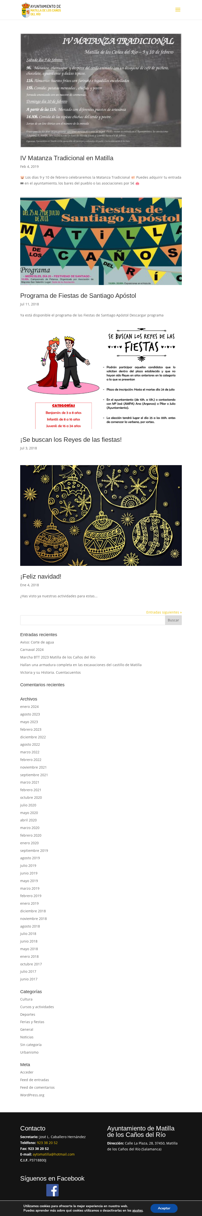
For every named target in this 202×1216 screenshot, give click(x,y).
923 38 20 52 (47, 1142)
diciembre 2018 (33, 911)
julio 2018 (28, 933)
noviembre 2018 (33, 918)
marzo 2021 (29, 782)
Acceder (27, 1072)
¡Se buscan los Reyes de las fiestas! (71, 439)
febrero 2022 (30, 759)
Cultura (26, 999)
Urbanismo (29, 1052)
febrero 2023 (30, 729)
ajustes (137, 1210)
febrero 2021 (30, 789)
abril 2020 (28, 820)
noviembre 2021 (33, 767)
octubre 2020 (31, 797)
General (26, 1029)
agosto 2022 (30, 744)
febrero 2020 (30, 835)
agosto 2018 (30, 926)
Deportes (27, 1014)
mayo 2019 (29, 880)
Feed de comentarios (37, 1087)
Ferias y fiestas (32, 1021)
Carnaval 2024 (32, 649)
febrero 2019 (30, 895)
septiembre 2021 (34, 775)
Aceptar (164, 1208)
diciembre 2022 (33, 737)
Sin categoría (31, 1044)
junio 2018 (28, 941)
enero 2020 (29, 843)
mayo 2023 (29, 721)
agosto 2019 (30, 858)
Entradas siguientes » (164, 612)
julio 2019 (28, 865)
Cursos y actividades (37, 1006)
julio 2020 (28, 805)
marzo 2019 (29, 888)
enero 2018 (29, 956)
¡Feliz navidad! (40, 576)
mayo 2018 (29, 948)
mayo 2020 (29, 812)
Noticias (27, 1037)
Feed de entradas (34, 1079)
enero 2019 (29, 903)
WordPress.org (32, 1095)
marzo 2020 (29, 827)
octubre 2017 (31, 964)
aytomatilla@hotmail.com (54, 1154)
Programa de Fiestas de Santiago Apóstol (78, 295)
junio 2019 (28, 873)
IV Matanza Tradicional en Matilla (66, 158)
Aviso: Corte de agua (37, 642)
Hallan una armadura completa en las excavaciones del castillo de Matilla (81, 664)
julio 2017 (28, 971)
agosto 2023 (30, 714)
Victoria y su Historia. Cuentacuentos (50, 672)
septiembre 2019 (34, 850)
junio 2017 (28, 979)
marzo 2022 (29, 752)
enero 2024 (29, 706)
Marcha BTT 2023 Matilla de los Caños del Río (57, 657)
